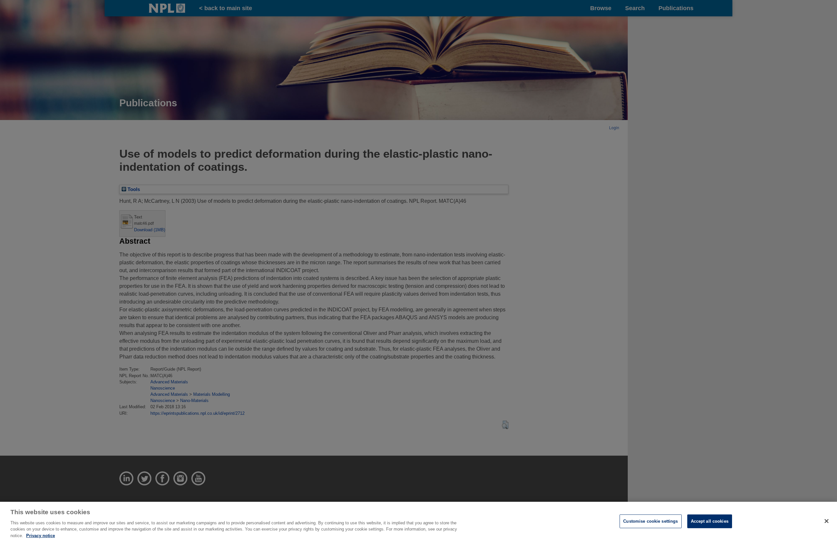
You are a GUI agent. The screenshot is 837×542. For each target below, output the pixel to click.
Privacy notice (40, 535)
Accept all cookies (709, 521)
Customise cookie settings (650, 521)
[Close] (826, 521)
